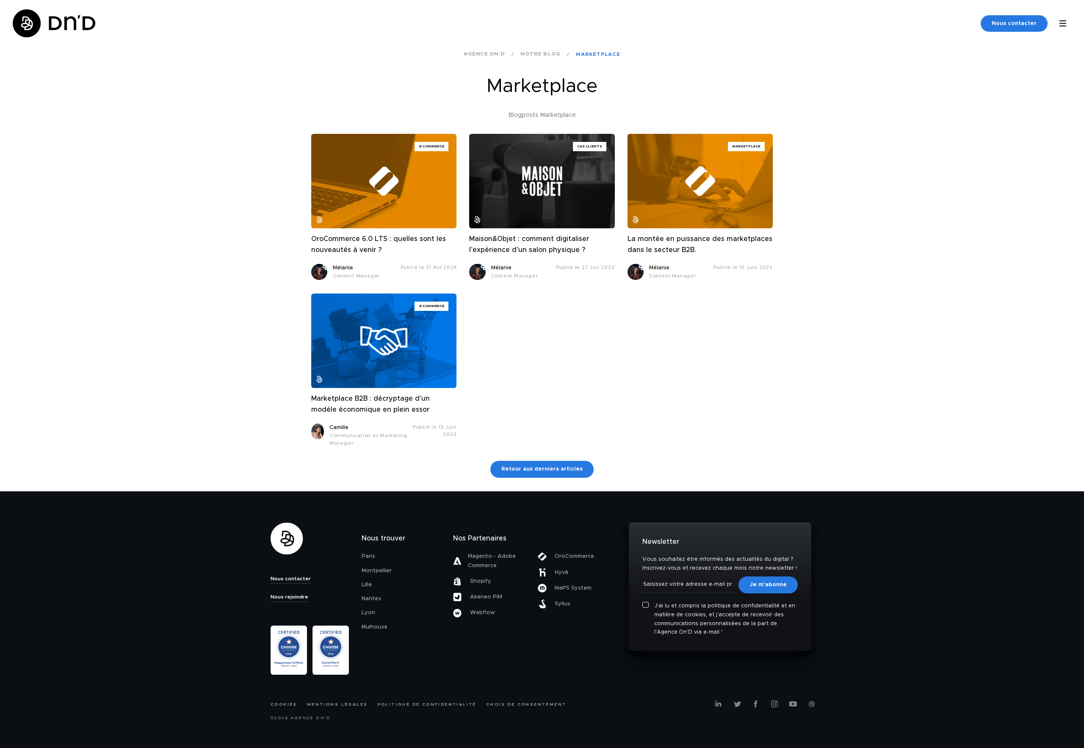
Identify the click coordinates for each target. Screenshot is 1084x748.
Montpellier (377, 570)
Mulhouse (374, 627)
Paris (368, 556)
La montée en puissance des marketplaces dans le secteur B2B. (700, 244)
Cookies (284, 704)
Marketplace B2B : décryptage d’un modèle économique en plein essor (370, 404)
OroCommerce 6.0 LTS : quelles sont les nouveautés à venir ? (378, 244)
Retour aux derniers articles (542, 469)
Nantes (371, 598)
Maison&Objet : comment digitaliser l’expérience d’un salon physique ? (529, 244)
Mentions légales (337, 704)
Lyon (368, 612)
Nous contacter (1014, 23)
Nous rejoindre (289, 596)
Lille (367, 584)
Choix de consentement (526, 704)
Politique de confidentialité (427, 704)
